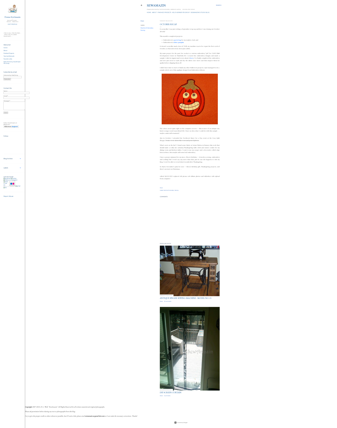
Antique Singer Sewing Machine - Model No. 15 (185, 298)
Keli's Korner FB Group (181, 12)
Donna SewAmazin (12, 17)
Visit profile (12, 24)
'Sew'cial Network (9, 56)
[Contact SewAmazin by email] (17, 186)
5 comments (167, 395)
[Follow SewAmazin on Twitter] (13, 178)
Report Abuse (8, 196)
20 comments (167, 301)
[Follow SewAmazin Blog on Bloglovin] (11, 127)
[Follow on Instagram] (10, 180)
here (191, 58)
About (154, 12)
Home (149, 12)
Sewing (143, 30)
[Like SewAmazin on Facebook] (7, 178)
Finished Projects (164, 12)
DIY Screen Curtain (170, 392)
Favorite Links (8, 59)
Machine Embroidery (147, 28)
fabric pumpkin (179, 42)
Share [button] (142, 21)
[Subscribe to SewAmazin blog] (5, 187)
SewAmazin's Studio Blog (200, 12)
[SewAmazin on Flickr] (12, 186)
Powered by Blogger (182, 422)
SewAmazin (156, 5)
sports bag (177, 40)
